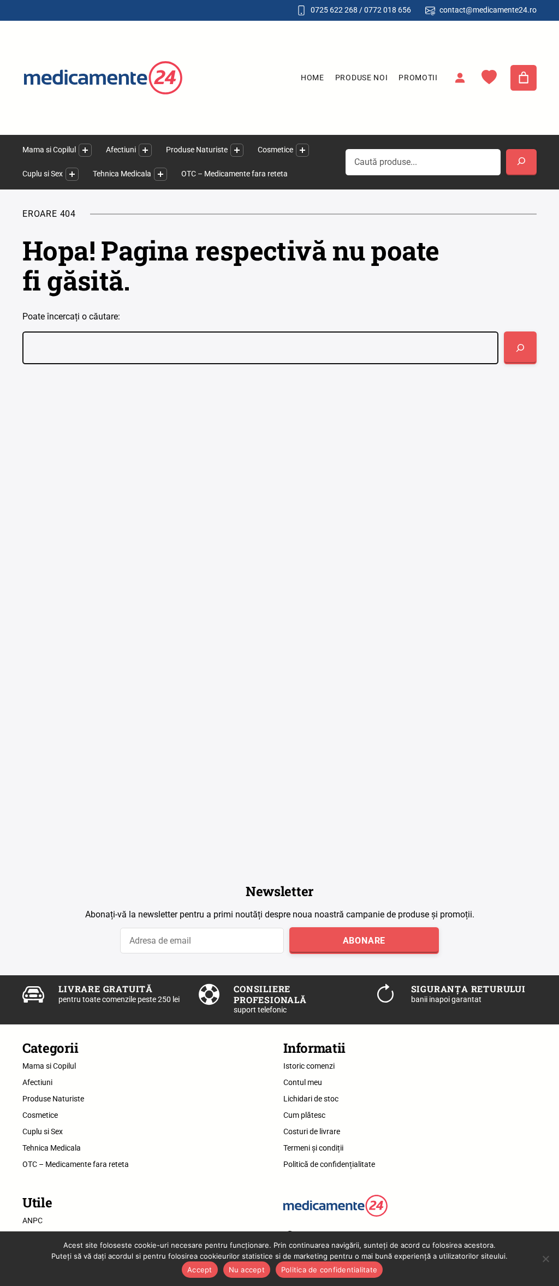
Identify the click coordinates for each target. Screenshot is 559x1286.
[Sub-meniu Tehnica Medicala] (160, 174)
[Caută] (520, 347)
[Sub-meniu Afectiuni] (145, 150)
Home (312, 77)
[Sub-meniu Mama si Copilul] (85, 150)
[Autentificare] (459, 77)
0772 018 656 (387, 9)
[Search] (521, 162)
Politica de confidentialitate (329, 1269)
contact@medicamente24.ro (488, 9)
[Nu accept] (545, 1258)
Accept (199, 1269)
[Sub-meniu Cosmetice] (302, 150)
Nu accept (247, 1269)
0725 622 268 (334, 9)
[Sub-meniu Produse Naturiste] (236, 150)
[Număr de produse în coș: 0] (523, 78)
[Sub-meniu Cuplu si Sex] (72, 174)
